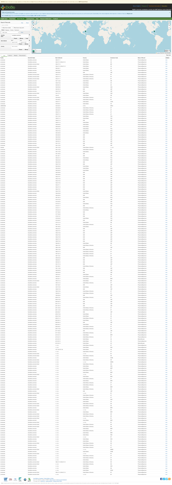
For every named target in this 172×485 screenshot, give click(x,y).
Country (2, 46)
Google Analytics (49, 481)
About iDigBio (136, 6)
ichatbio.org (7, 15)
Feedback (55, 18)
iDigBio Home (4, 18)
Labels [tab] (10, 55)
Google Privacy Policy (57, 481)
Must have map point (19, 27)
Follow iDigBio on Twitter (48, 478)
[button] (29, 34)
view (166, 60)
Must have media (7, 27)
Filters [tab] (3, 30)
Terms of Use (52, 479)
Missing (21, 38)
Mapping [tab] (7, 30)
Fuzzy (27, 38)
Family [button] (1, 57)
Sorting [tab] (11, 30)
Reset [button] (27, 22)
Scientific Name (3, 36)
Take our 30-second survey (8, 12)
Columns (167, 57)
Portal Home (12, 18)
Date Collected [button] (58, 57)
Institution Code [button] (114, 57)
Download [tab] (17, 30)
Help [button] (22, 22)
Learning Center (30, 18)
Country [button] (85, 57)
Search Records (20, 18)
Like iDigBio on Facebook (38, 478)
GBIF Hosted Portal (83, 1)
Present (15, 38)
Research (144, 6)
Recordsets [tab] (22, 55)
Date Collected (4, 40)
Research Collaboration (45, 18)
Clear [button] (22, 32)
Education (164, 6)
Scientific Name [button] (31, 57)
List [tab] (4, 55)
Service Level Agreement (62, 479)
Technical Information (154, 6)
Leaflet (158, 52)
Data (37, 18)
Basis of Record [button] (141, 57)
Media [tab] (15, 55)
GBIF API (43, 481)
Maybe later (129, 13)
